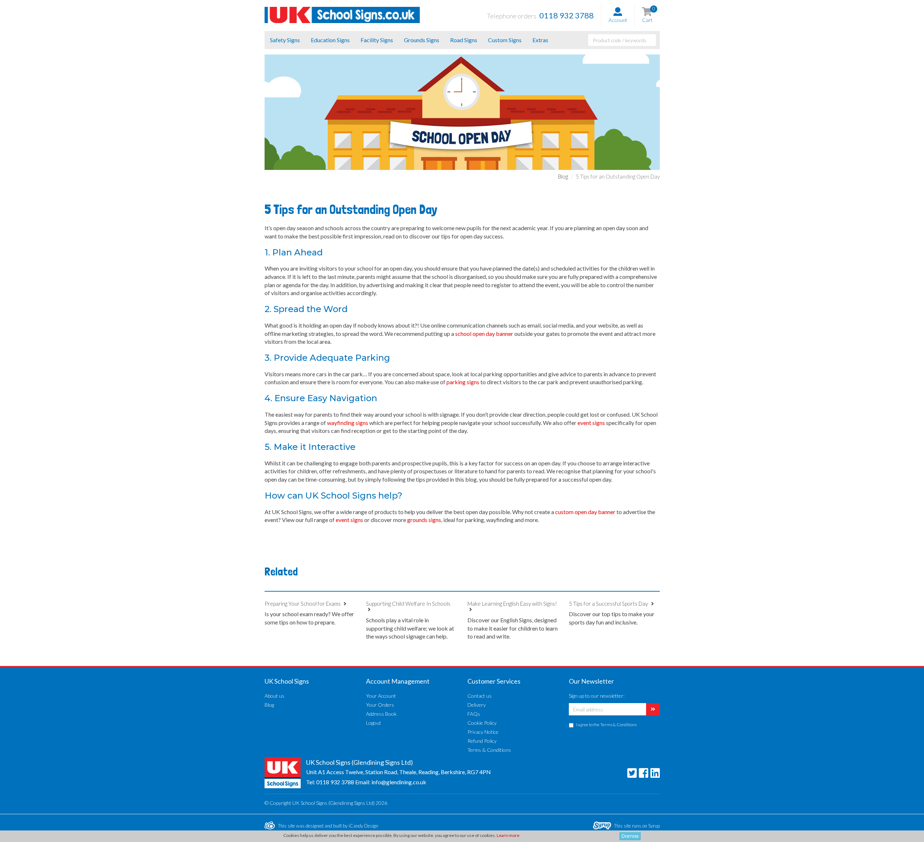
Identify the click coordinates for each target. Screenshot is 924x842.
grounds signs (424, 519)
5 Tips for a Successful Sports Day (609, 603)
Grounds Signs (421, 39)
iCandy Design (363, 826)
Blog (563, 176)
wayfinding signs (348, 422)
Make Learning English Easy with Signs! (512, 603)
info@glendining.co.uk (398, 782)
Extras (540, 39)
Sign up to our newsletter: (596, 696)
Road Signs (463, 39)
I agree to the (606, 724)
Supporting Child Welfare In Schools (408, 603)
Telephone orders (540, 15)
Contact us (479, 696)
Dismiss (630, 836)
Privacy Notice (482, 732)
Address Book (381, 714)
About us (274, 696)
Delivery (476, 705)
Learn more (508, 835)
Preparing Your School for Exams (303, 603)
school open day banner (484, 333)
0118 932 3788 (335, 782)
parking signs (462, 381)
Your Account (381, 696)
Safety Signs (285, 39)
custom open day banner (585, 511)
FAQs (473, 714)
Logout (373, 723)
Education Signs (330, 39)
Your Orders (380, 705)
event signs (591, 422)
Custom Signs (505, 39)
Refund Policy (482, 741)
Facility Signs (377, 39)
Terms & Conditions (489, 750)
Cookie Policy (482, 723)
